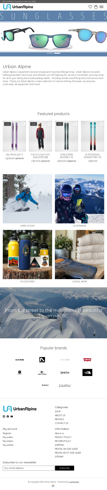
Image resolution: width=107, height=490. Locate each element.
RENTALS (59, 419)
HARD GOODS (27, 225)
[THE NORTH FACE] (87, 372)
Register (7, 433)
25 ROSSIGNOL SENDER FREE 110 (92, 156)
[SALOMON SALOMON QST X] (14, 136)
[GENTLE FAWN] (64, 360)
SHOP (58, 411)
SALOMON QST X (14, 154)
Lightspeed (74, 482)
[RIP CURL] (42, 372)
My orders (8, 437)
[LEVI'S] (87, 360)
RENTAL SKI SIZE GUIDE (66, 448)
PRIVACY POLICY (63, 437)
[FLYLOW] (42, 360)
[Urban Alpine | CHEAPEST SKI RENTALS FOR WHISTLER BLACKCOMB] (18, 7)
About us (59, 433)
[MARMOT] (19, 372)
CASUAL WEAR (79, 281)
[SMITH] (64, 372)
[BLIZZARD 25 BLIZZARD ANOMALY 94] (66, 136)
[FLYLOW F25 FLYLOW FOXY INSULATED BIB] (40, 136)
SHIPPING (59, 445)
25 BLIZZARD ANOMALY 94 (66, 156)
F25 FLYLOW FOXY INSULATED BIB (40, 156)
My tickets (8, 441)
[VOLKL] (45, 385)
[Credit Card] (53, 486)
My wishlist (8, 445)
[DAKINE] (19, 360)
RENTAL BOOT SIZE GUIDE (68, 452)
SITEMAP (59, 456)
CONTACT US (61, 423)
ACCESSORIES (27, 281)
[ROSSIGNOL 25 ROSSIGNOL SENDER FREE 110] (92, 136)
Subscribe (64, 468)
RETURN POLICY (63, 441)
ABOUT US (60, 415)
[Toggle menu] (101, 7)
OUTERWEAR (79, 225)
